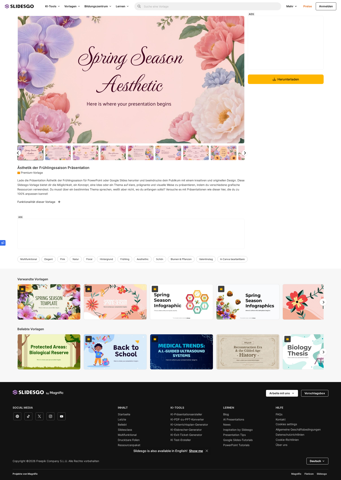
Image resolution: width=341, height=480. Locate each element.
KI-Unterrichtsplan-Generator (189, 424)
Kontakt (281, 419)
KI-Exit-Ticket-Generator (186, 434)
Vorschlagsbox (314, 393)
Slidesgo (322, 473)
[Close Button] (207, 451)
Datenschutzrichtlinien (290, 434)
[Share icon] (238, 22)
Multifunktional (28, 259)
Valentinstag (206, 259)
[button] (245, 153)
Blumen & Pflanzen (181, 259)
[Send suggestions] (3, 243)
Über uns (281, 444)
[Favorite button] (227, 22)
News (226, 424)
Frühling (124, 259)
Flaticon (309, 473)
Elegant (48, 259)
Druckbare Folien (129, 440)
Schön (159, 259)
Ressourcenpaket (129, 445)
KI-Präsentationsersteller (186, 414)
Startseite (124, 414)
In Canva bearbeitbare (232, 259)
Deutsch (315, 461)
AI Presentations (233, 419)
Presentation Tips (234, 434)
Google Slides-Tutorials (238, 440)
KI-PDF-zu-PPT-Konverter (187, 419)
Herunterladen (288, 79)
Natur (76, 259)
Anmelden (326, 6)
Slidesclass (125, 429)
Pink (62, 259)
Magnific (296, 473)
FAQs (279, 414)
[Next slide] (238, 79)
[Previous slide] (17, 302)
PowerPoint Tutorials (236, 445)
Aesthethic (143, 259)
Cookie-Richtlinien (287, 439)
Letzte (122, 419)
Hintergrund (106, 259)
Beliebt (122, 424)
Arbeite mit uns (279, 393)
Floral (89, 259)
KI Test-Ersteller (180, 440)
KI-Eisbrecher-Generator (186, 429)
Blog (226, 414)
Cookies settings (286, 424)
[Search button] (139, 6)
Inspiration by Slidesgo (238, 429)
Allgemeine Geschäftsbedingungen (298, 429)
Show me (196, 451)
